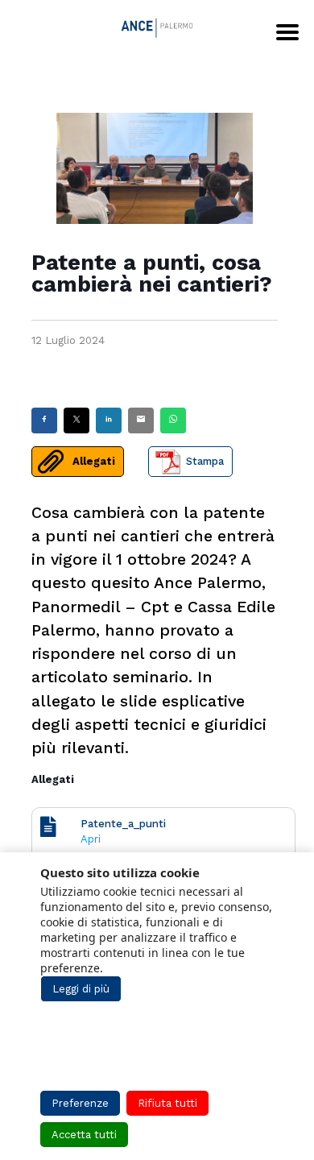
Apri (91, 839)
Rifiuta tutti (167, 1103)
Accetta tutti (84, 1135)
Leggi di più (80, 989)
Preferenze (80, 1103)
